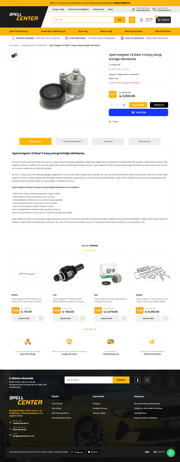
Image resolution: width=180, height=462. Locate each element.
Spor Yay (83, 31)
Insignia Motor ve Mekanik (34, 45)
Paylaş (115, 121)
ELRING (139, 295)
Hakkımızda (98, 9)
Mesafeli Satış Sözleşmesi (147, 403)
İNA (96, 295)
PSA (55, 295)
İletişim (96, 403)
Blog (110, 9)
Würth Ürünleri (163, 31)
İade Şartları (140, 413)
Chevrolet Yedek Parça (53, 31)
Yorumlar (108, 141)
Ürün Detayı (35, 141)
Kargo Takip (58, 9)
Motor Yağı (106, 31)
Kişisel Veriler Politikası (145, 418)
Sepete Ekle (138, 105)
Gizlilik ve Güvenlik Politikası (148, 408)
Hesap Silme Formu (61, 418)
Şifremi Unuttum (60, 413)
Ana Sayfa (14, 45)
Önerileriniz (144, 141)
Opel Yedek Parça (18, 31)
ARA (119, 19)
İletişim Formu (100, 408)
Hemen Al (159, 105)
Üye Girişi (56, 408)
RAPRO (14, 295)
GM (116, 78)
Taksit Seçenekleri (71, 141)
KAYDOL (121, 380)
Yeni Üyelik (57, 403)
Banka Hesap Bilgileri (79, 9)
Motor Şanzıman (133, 31)
